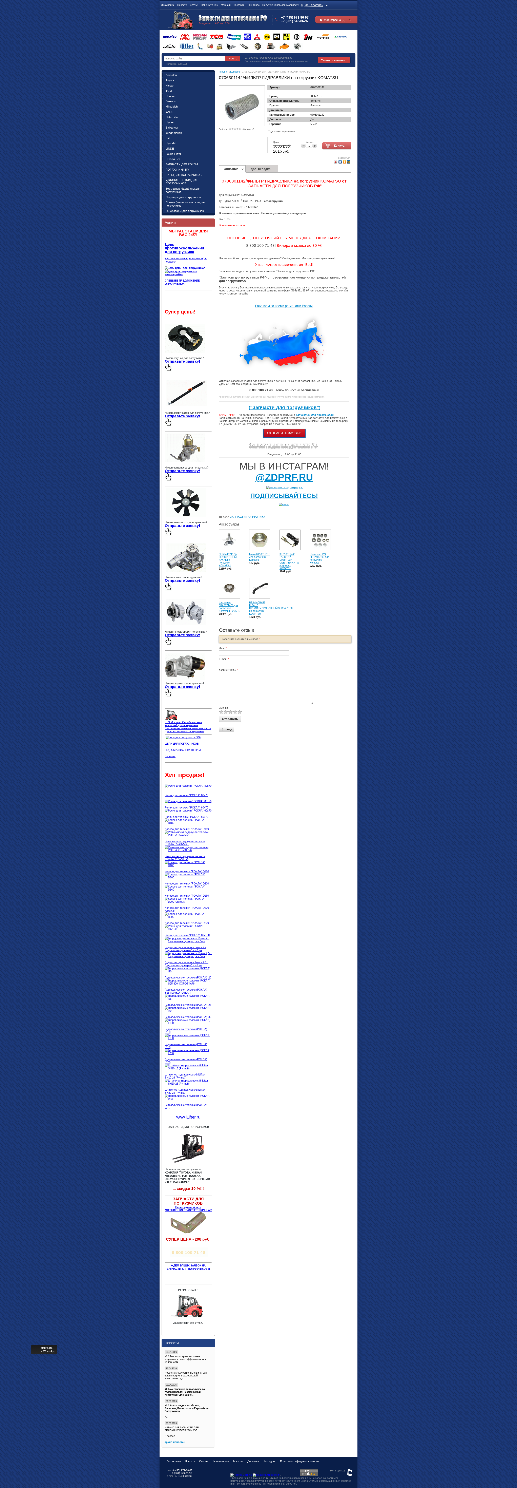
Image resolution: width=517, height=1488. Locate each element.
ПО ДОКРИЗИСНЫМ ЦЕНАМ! (183, 749)
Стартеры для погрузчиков (183, 197)
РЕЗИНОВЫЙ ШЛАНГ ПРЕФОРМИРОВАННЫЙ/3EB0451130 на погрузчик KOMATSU (271, 608)
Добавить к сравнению (283, 131)
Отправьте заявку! (182, 361)
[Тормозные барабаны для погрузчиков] (258, 46)
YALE (169, 111)
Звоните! (170, 756)
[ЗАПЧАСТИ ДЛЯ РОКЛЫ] (210, 46)
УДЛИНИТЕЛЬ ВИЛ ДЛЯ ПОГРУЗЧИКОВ (181, 181)
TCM (169, 90)
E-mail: (224, 659)
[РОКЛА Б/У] (200, 46)
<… (187, 1411)
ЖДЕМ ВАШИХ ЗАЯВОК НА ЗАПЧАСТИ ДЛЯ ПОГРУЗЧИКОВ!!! (188, 1267)
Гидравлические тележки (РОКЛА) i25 (188, 1004)
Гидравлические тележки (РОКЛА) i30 (188, 1016)
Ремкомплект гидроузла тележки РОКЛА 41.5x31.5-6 (185, 858)
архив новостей (175, 1442)
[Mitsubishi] (257, 36)
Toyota (170, 80)
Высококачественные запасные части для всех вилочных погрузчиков (188, 730)
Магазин (226, 5)
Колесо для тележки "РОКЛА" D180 (187, 829)
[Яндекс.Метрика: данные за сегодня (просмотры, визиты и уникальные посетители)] (241, 1475)
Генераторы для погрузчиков (185, 210)
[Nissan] (200, 36)
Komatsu (171, 75)
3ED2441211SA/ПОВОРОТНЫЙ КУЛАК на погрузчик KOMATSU (228, 560)
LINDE (170, 148)
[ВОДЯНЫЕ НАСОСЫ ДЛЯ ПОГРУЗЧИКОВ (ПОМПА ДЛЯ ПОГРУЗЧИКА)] (186, 570)
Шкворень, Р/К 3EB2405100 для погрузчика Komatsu (319, 558)
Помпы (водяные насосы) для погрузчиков (185, 204)
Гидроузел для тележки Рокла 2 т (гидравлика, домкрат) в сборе (185, 949)
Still (168, 138)
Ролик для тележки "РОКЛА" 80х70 (186, 795)
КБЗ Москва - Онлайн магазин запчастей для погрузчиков (183, 724)
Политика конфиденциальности (280, 5)
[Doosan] (234, 36)
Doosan (170, 96)
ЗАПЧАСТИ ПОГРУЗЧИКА (247, 516)
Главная (223, 71)
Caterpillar (172, 117)
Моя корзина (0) (334, 19)
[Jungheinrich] (308, 36)
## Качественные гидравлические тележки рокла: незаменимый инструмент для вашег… (185, 1392)
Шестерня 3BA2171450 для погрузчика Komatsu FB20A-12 (229, 606)
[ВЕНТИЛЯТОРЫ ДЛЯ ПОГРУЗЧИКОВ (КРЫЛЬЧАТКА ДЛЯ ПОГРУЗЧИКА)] (186, 516)
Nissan (170, 85)
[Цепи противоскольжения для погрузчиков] (183, 737)
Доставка (238, 5)
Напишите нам (209, 5)
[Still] (323, 36)
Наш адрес (253, 5)
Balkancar (172, 127)
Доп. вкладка (260, 169)
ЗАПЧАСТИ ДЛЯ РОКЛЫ (182, 164)
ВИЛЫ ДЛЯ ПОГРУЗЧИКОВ (184, 174)
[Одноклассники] (344, 162)
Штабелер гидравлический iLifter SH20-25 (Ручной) (185, 1091)
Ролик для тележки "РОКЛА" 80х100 (187, 935)
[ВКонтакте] (340, 162)
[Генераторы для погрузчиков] (298, 46)
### (167, 1356)
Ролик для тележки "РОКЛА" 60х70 (186, 816)
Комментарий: (228, 669)
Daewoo (171, 101)
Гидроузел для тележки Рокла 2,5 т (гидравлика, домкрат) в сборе (186, 964)
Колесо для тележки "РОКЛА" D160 (187, 895)
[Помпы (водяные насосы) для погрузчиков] (284, 46)
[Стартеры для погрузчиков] (271, 46)
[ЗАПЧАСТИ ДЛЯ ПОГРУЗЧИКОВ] (284, 448)
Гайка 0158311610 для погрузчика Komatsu (259, 557)
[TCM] (217, 36)
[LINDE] (169, 46)
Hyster (170, 122)
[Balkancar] (296, 36)
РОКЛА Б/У (173, 159)
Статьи (194, 5)
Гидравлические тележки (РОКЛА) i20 (188, 977)
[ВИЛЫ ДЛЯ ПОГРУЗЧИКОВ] (231, 46)
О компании (167, 5)
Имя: (223, 648)
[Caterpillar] (276, 36)
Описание (231, 169)
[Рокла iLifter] (186, 46)
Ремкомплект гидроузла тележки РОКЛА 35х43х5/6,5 (185, 843)
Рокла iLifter (173, 153)
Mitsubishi (172, 106)
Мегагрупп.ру (337, 1470)
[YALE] (267, 36)
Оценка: (224, 707)
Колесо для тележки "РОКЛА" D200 (187, 883)
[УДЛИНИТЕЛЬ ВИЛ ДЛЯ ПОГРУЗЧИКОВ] (244, 46)
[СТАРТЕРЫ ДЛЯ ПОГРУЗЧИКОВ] (185, 680)
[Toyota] (185, 36)
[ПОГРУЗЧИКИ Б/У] (219, 46)
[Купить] (337, 146)
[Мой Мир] (349, 162)
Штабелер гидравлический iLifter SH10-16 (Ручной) (185, 1076)
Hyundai (171, 143)
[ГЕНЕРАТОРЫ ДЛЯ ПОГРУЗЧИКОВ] (186, 625)
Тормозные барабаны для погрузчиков (183, 190)
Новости (182, 5)
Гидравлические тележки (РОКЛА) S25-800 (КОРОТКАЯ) (186, 991)
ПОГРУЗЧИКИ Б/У (177, 169)
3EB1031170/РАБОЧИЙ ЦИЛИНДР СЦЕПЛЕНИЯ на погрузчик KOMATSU (289, 561)
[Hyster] (286, 36)
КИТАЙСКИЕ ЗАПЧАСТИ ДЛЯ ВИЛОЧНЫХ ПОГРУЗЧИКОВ (182, 1429)
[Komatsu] (170, 36)
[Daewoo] (247, 36)
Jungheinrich (174, 132)
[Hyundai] (341, 36)
